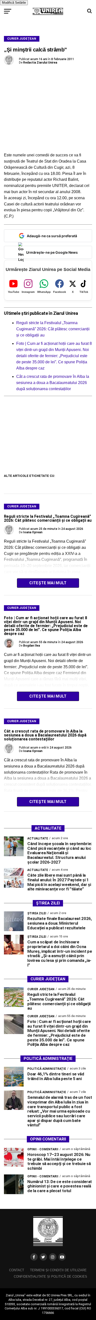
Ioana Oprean (32, 532)
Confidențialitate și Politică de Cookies (50, 1276)
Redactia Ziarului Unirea (40, 62)
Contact (16, 1270)
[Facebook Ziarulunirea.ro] (34, 1257)
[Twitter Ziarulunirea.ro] (43, 1257)
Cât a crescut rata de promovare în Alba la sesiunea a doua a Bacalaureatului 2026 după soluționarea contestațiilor (52, 382)
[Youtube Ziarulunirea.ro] (62, 1257)
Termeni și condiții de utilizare (58, 1270)
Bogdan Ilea (31, 645)
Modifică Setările (14, 2)
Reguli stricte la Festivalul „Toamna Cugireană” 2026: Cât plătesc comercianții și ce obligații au (53, 329)
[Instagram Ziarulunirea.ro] (52, 1257)
